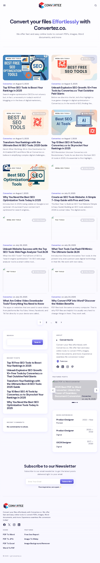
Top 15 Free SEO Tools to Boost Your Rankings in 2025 (24, 364)
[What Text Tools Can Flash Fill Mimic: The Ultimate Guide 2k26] (74, 229)
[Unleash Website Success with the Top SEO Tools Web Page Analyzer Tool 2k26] (26, 229)
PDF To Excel (8, 543)
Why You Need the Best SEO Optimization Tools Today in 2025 (23, 405)
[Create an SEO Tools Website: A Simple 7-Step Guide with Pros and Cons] (74, 177)
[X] (9, 524)
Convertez (86, 396)
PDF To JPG (8, 539)
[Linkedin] (62, 366)
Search (10, 335)
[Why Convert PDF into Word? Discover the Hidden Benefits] (74, 280)
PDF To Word (9, 534)
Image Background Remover (37, 543)
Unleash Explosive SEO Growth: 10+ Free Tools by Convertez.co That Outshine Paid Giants (24, 373)
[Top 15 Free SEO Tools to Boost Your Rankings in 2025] (26, 67)
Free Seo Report (31, 534)
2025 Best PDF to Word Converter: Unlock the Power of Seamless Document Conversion (68, 392)
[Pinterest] (72, 366)
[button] (4, 5)
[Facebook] (57, 366)
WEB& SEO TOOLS (14, 58)
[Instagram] (14, 524)
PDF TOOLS (11, 271)
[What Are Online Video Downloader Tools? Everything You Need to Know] (26, 280)
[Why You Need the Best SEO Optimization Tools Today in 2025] (26, 177)
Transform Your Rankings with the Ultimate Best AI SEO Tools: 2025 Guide (24, 384)
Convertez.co (66, 339)
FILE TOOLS (59, 220)
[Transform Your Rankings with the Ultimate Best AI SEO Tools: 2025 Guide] (26, 122)
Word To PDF (9, 548)
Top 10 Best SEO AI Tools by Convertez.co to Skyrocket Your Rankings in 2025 (25, 394)
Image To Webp (31, 539)
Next (61, 322)
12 (56, 322)
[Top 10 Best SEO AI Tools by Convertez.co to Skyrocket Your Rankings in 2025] (74, 122)
